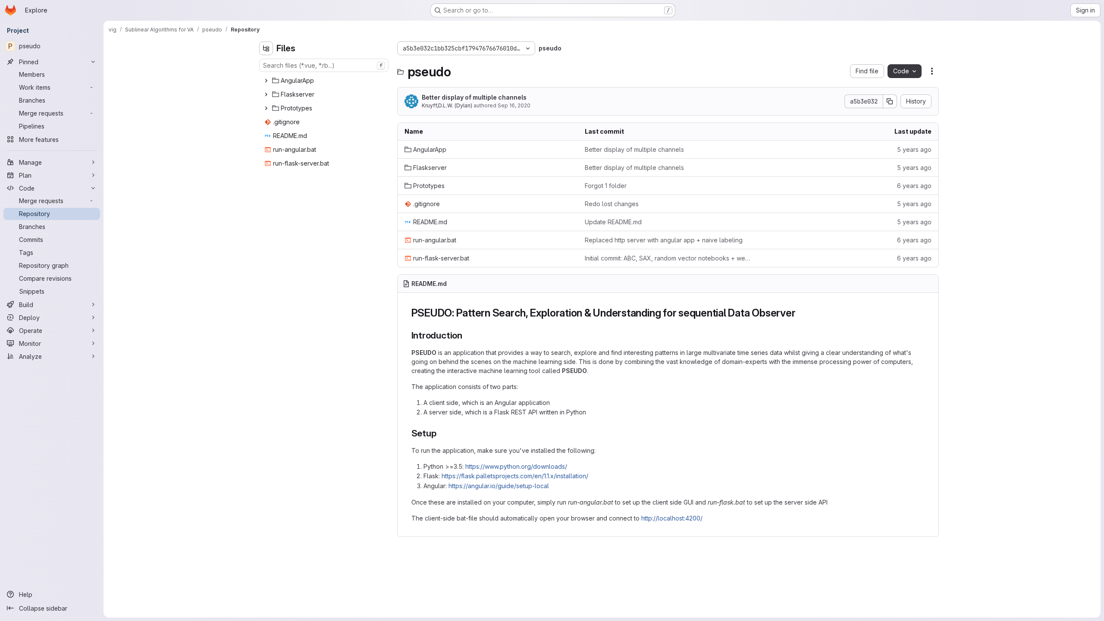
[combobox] (324, 65)
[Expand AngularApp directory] (266, 80)
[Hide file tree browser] (266, 48)
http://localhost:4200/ (672, 518)
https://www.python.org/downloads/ (516, 466)
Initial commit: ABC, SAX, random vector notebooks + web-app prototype (668, 258)
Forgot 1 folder (606, 185)
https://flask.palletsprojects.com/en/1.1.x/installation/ (515, 476)
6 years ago (914, 185)
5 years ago (914, 149)
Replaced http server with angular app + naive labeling (664, 240)
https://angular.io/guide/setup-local (498, 485)
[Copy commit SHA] (890, 101)
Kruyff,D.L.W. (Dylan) (447, 105)
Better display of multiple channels (474, 97)
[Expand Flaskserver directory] (266, 94)
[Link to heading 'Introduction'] (467, 335)
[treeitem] (325, 81)
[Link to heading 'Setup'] (441, 433)
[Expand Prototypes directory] (266, 108)
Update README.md (613, 222)
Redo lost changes (612, 203)
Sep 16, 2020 (514, 105)
